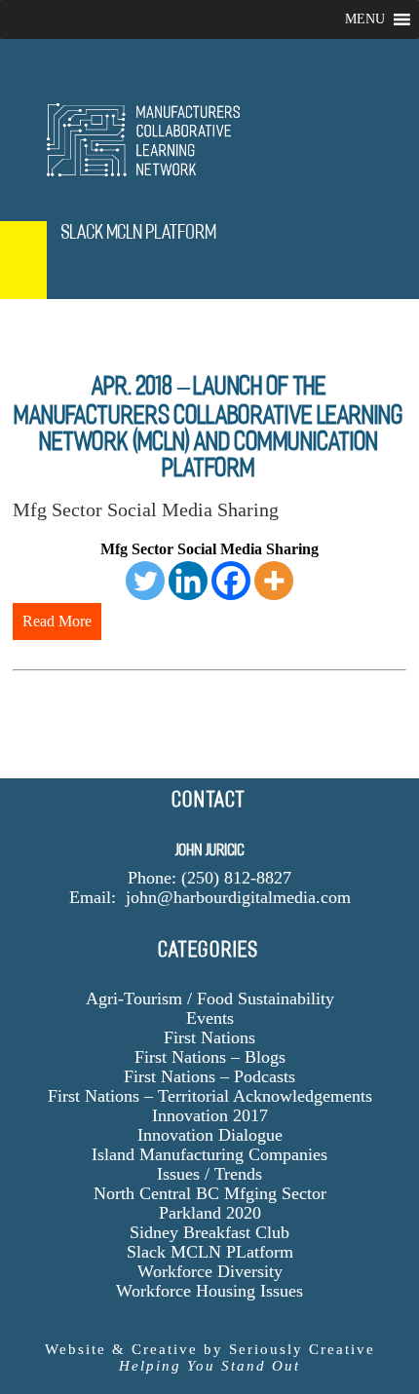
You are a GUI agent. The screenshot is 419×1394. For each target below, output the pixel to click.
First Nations (209, 1037)
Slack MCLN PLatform (210, 1252)
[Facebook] (230, 580)
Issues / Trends (209, 1174)
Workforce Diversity (210, 1271)
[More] (273, 580)
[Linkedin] (188, 580)
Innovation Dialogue (210, 1135)
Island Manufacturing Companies (209, 1154)
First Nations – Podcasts (209, 1076)
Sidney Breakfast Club (209, 1232)
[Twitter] (145, 580)
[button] (365, 19)
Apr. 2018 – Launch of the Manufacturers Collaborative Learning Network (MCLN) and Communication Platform (209, 426)
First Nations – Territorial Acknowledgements (210, 1096)
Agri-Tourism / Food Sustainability (210, 998)
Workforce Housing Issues (209, 1290)
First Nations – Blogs (210, 1057)
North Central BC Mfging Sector (210, 1193)
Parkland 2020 (210, 1213)
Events (210, 1018)
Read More (57, 621)
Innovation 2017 (210, 1115)
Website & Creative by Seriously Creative (210, 1357)
